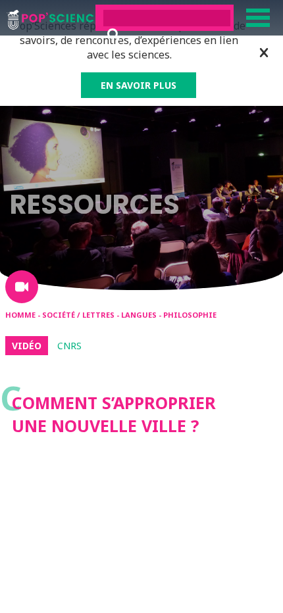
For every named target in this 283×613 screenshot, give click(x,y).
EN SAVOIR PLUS (138, 85)
